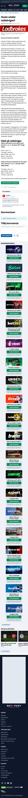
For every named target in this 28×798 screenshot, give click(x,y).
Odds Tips (3, 715)
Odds (18, 10)
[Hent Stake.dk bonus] (14, 362)
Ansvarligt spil (4, 760)
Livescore (3, 756)
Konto (25, 6)
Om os (2, 768)
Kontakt (3, 766)
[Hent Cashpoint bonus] (14, 417)
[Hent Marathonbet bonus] (14, 570)
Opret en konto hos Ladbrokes (10, 183)
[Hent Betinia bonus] (14, 268)
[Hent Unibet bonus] (14, 380)
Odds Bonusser (5, 734)
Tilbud (2, 743)
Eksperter (3, 722)
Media (25, 10)
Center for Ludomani (6, 726)
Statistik (3, 754)
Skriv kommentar (6, 235)
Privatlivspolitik (5, 775)
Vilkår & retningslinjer (6, 773)
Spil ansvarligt (5, 1)
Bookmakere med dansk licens (8, 739)
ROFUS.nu (14, 1)
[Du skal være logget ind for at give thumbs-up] (2, 187)
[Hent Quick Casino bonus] (14, 249)
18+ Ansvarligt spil (18, 795)
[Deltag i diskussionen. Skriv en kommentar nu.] (14, 229)
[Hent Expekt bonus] (14, 493)
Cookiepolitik (4, 777)
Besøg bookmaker (14, 258)
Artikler (6, 12)
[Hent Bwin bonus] (14, 436)
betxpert (8, 23)
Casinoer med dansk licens (7, 741)
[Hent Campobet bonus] (14, 286)
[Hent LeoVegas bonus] (14, 531)
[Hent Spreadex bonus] (14, 550)
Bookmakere (4, 10)
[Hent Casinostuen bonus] (14, 454)
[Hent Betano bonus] (14, 399)
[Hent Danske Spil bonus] (14, 608)
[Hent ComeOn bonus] (14, 474)
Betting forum (4, 749)
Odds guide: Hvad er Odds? (7, 758)
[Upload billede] (17, 235)
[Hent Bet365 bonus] (14, 323)
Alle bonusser (6, 625)
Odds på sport (4, 717)
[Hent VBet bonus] (14, 343)
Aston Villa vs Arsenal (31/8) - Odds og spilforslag (9, 644)
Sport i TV (3, 724)
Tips (14, 10)
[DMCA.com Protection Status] (7, 787)
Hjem (2, 12)
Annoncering (4, 771)
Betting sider (4, 732)
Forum (21, 10)
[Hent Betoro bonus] (14, 305)
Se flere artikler (5, 651)
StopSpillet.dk (7, 2)
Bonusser (10, 10)
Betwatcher (4, 751)
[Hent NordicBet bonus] (14, 588)
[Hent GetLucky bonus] (14, 511)
